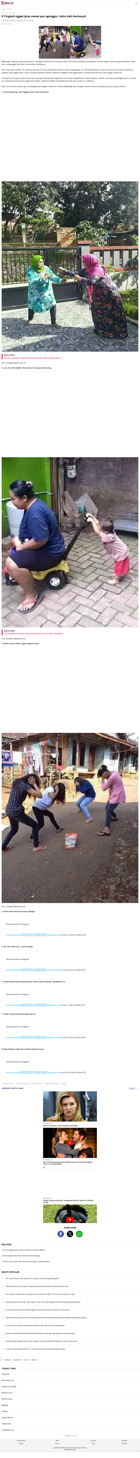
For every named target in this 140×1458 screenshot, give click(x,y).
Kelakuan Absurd (8, 1083)
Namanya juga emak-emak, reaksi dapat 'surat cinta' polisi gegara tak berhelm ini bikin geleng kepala (42, 1302)
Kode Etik (124, 1441)
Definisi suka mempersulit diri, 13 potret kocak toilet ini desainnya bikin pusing (35, 1349)
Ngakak (63, 1083)
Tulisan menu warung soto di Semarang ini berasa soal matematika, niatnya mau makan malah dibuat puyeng (46, 1317)
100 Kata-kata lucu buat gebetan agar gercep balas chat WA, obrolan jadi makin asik (36, 1286)
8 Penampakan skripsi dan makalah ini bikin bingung (21, 1256)
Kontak (21, 1444)
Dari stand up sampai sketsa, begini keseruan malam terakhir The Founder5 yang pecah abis (40, 1294)
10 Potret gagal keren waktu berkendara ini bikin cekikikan (23, 1250)
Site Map (124, 1444)
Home (3, 9)
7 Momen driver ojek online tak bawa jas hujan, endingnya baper (26, 1261)
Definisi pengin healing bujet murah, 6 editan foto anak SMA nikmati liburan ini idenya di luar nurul (41, 1341)
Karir (93, 1444)
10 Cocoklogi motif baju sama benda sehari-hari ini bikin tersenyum (33, 634)
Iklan (57, 1441)
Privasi (57, 1444)
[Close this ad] (138, 1450)
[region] (70, 1455)
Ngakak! (9, 9)
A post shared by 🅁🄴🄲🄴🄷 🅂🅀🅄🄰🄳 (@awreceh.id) (33, 935)
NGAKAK (7, 1360)
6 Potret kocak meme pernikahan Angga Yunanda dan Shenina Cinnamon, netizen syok (37, 1310)
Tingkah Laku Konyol (22, 1083)
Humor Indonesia (36, 1083)
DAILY (27, 1360)
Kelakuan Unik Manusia (52, 1083)
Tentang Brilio (21, 1441)
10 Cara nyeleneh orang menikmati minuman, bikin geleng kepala (32, 358)
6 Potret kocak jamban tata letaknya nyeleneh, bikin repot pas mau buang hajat (35, 1325)
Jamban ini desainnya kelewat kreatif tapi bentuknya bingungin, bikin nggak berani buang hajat (40, 1333)
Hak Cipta (93, 1441)
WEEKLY (35, 1360)
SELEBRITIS (18, 1360)
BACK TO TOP (71, 1436)
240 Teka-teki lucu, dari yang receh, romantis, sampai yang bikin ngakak (32, 1278)
